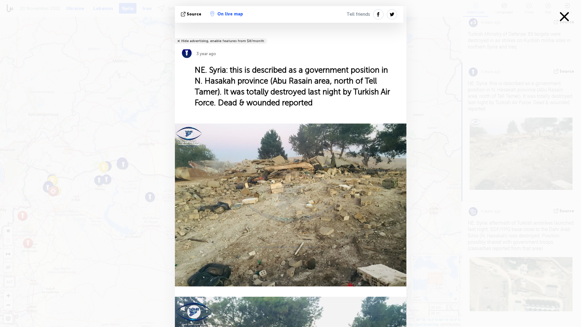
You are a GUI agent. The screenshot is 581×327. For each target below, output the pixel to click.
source (194, 14)
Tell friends (358, 14)
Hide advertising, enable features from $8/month (222, 41)
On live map (230, 14)
